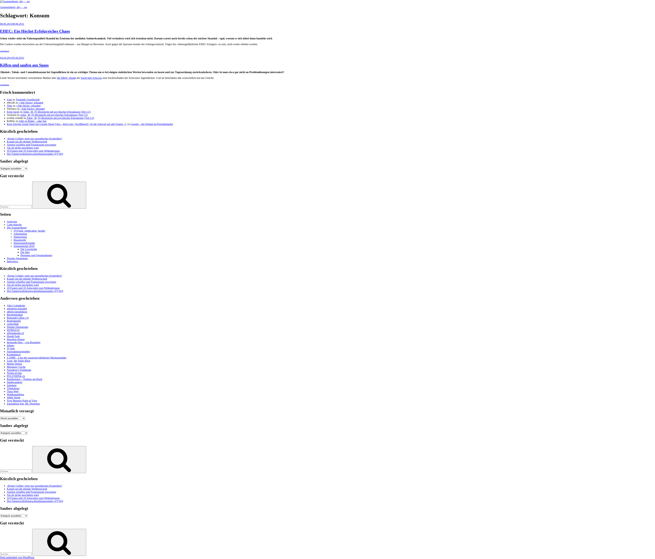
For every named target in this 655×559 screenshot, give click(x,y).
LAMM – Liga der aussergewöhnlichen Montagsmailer (36, 357)
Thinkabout (13, 388)
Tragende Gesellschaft (28, 99)
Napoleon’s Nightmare (19, 370)
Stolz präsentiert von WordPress (17, 557)
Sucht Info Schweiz (91, 77)
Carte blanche (14, 224)
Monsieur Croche (16, 366)
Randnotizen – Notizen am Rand (24, 379)
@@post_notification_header (29, 230)
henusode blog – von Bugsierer (23, 342)
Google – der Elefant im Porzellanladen (151, 124)
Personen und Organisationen (36, 255)
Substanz (12, 385)
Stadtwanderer (14, 382)
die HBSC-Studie (66, 77)
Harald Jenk (13, 336)
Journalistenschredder (18, 351)
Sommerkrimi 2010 (24, 246)
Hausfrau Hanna (16, 339)
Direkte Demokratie (17, 327)
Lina (9, 99)
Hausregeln (20, 240)
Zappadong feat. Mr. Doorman (23, 403)
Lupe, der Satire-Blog (18, 360)
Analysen (12, 221)
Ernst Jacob (13, 111)
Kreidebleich (14, 354)
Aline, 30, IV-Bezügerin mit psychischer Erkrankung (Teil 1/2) (57, 111)
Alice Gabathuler (16, 305)
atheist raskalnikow (17, 311)
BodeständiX (14, 320)
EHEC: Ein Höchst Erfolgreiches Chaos (35, 31)
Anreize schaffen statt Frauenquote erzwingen (31, 144)
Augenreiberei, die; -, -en (13, 7)
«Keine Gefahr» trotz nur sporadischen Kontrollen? (34, 138)
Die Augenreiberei (17, 227)
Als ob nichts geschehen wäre (23, 147)
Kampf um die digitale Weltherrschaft (27, 141)
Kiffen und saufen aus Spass (24, 65)
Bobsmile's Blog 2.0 (18, 317)
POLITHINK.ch (16, 376)
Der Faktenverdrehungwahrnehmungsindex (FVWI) (35, 153)
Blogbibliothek (15, 314)
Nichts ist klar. (14, 373)
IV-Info (11, 348)
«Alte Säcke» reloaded (31, 102)
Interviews (12, 261)
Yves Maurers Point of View (22, 400)
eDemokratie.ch (15, 333)
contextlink (13, 324)
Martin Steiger (14, 363)
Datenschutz (20, 236)
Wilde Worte (13, 397)
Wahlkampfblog (15, 394)
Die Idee (25, 252)
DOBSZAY (13, 330)
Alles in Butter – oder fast (32, 121)
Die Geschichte (28, 249)
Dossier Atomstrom (17, 258)
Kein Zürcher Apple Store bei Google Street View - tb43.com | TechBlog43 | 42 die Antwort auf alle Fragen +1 (67, 124)
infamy (10, 345)
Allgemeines (20, 233)
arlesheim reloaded (17, 308)
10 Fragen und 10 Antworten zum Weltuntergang (33, 150)
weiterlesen (4, 51)
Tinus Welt (12, 391)
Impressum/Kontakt (24, 243)
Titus (9, 105)
